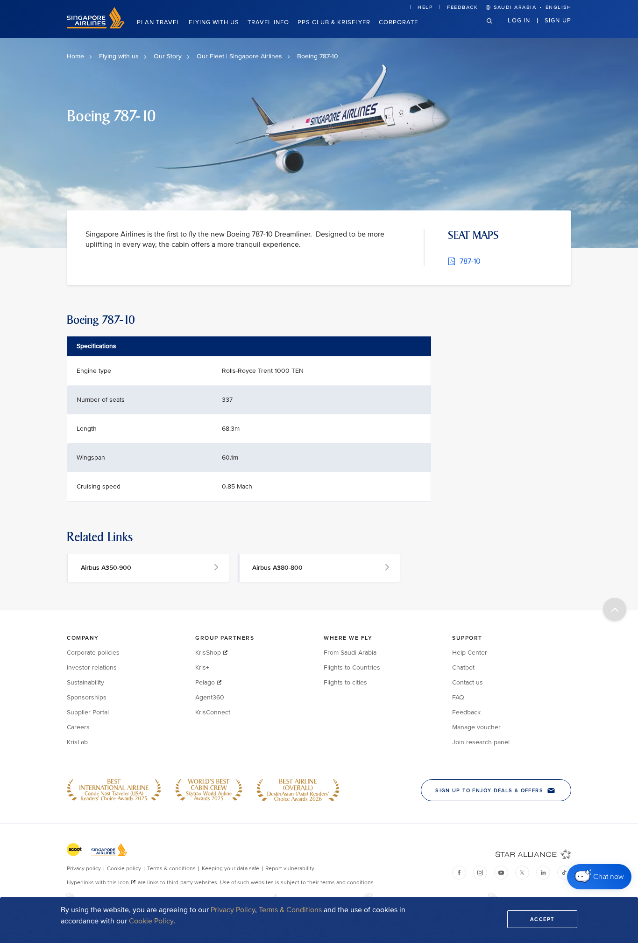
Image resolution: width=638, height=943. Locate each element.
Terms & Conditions (290, 910)
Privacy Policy (233, 910)
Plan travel (158, 22)
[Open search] (495, 28)
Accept (542, 919)
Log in (519, 20)
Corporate (398, 22)
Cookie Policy (151, 921)
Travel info (268, 22)
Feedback (462, 7)
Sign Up (558, 20)
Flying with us (214, 22)
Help (425, 7)
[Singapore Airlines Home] (96, 26)
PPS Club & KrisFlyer (334, 22)
